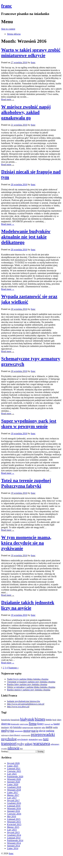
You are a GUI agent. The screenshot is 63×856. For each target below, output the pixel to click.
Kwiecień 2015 (14, 824)
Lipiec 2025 (12, 766)
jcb (11, 727)
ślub (21, 748)
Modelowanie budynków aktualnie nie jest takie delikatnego (25, 237)
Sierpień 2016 (13, 811)
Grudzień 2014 (14, 835)
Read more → (7, 99)
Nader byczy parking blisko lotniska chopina (27, 679)
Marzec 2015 (13, 827)
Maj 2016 (11, 816)
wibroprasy (55, 744)
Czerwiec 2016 (14, 814)
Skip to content (8, 29)
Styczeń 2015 (13, 832)
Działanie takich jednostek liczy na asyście (27, 605)
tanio (40, 739)
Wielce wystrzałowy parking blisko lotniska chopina (31, 687)
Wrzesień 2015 (14, 822)
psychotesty (22, 739)
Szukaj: (4, 751)
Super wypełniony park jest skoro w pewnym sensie (28, 423)
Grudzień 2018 (14, 787)
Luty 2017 (12, 798)
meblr (55, 727)
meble (49, 727)
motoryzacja (30, 730)
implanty (5, 727)
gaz (52, 724)
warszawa (41, 743)
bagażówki (15, 720)
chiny (59, 720)
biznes (40, 719)
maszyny (37, 727)
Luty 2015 (12, 829)
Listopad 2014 (13, 837)
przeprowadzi (25, 735)
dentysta (5, 723)
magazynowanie (27, 728)
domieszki (15, 724)
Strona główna (14, 34)
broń (54, 720)
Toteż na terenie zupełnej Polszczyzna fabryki (26, 483)
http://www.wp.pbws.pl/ (18, 706)
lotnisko (17, 727)
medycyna (7, 730)
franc (6, 5)
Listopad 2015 (13, 819)
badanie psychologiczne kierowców (23, 701)
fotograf (47, 724)
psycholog (9, 739)
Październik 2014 (15, 840)
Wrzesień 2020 (14, 779)
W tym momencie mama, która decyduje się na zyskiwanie (26, 543)
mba (43, 727)
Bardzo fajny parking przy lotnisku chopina (27, 684)
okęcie (42, 730)
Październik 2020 (15, 776)
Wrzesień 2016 (14, 808)
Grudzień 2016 (14, 803)
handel (56, 724)
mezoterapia (19, 731)
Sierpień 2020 (13, 782)
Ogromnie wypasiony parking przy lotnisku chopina (31, 681)
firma (32, 723)
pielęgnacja (5, 735)
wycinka (4, 748)
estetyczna (24, 724)
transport (9, 743)
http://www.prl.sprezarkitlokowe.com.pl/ (25, 704)
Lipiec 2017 (12, 792)
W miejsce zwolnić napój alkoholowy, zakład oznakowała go (26, 112)
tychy (20, 744)
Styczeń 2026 (13, 763)
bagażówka (5, 720)
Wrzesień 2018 (14, 790)
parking (50, 730)
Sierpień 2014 (13, 845)
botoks (49, 719)
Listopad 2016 (13, 806)
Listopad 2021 (13, 768)
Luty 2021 (12, 774)
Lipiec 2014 (12, 848)
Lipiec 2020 (12, 784)
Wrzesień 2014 (14, 843)
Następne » (13, 667)
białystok (27, 719)
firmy (40, 723)
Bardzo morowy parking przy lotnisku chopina (28, 689)
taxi (45, 739)
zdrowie (13, 748)
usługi (29, 743)
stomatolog (33, 739)
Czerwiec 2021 (14, 771)
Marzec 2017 (13, 795)
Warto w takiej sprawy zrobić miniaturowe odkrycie (30, 52)
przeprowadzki (43, 734)
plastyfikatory (15, 735)
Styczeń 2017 (13, 800)
